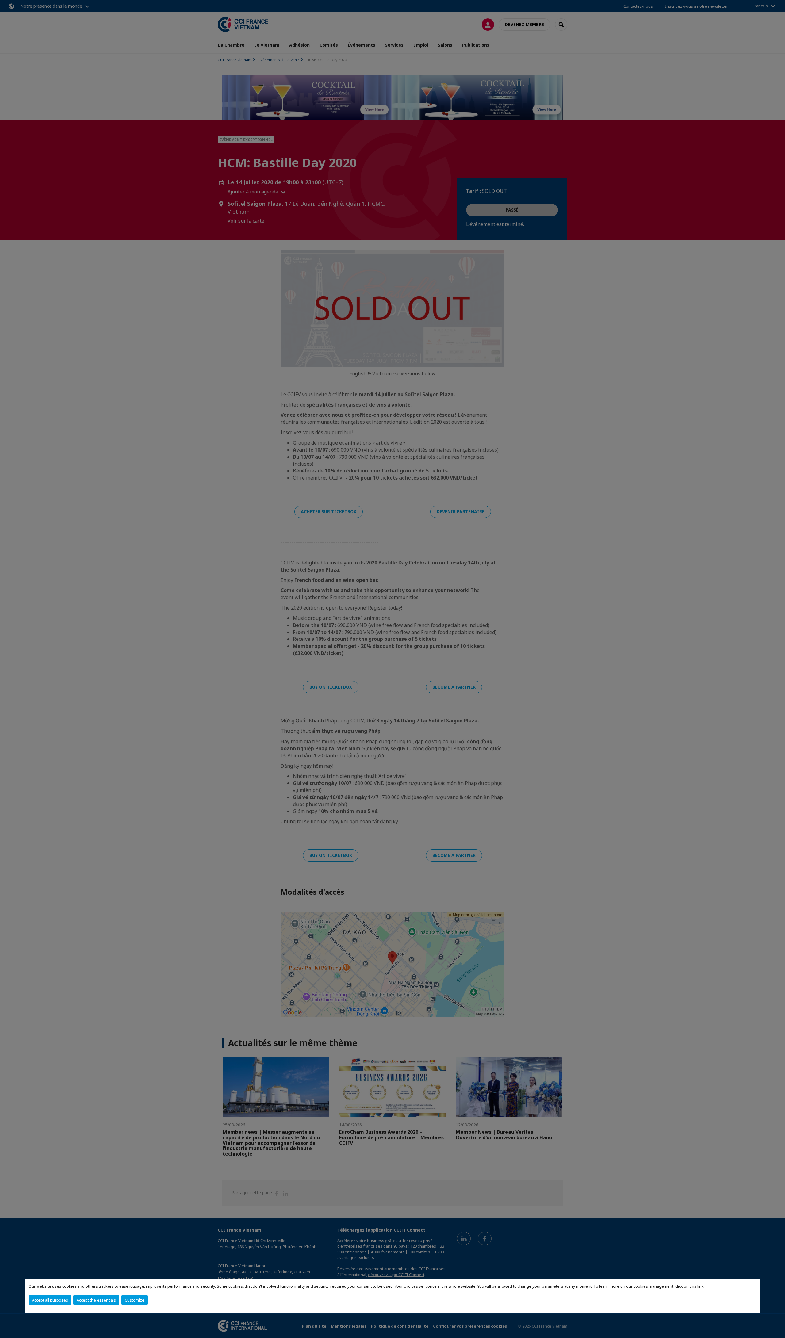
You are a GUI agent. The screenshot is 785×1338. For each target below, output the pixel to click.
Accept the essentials (96, 1300)
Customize (134, 1300)
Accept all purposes (50, 1300)
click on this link (689, 1286)
